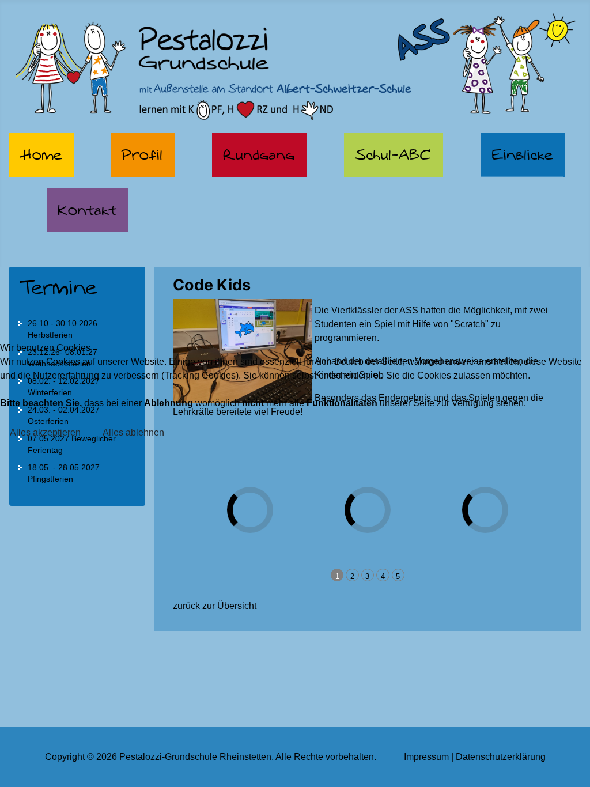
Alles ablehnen (133, 432)
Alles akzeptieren (45, 432)
